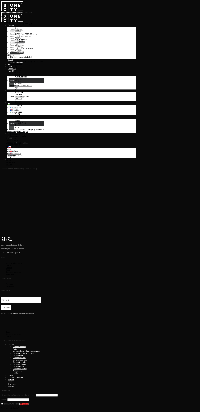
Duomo (18, 107)
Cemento (18, 99)
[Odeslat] (11, 128)
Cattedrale (19, 96)
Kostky (13, 59)
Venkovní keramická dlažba (21, 86)
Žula (16, 28)
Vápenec (18, 68)
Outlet (8, 160)
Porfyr (17, 35)
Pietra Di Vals (20, 123)
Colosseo (18, 103)
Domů (3, 12)
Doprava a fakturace (14, 263)
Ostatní (9, 165)
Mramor (18, 31)
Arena (17, 90)
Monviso (18, 118)
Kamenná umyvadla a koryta (17, 132)
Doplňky (9, 158)
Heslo (4, 399)
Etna (17, 110)
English (15, 110)
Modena (18, 116)
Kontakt (11, 71)
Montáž (9, 268)
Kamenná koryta (16, 134)
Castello (18, 94)
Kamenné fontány (13, 140)
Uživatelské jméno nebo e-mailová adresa (18, 395)
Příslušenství (15, 54)
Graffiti (17, 114)
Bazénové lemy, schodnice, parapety (23, 34)
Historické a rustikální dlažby (21, 57)
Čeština (15, 108)
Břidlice (18, 46)
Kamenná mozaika (13, 145)
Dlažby (12, 32)
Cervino (18, 101)
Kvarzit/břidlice (21, 39)
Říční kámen (20, 42)
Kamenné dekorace (13, 143)
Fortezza (18, 112)
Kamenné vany (11, 138)
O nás (10, 67)
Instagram (10, 286)
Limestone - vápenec (23, 33)
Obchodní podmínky (14, 272)
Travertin (18, 50)
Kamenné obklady (13, 22)
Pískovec (18, 44)
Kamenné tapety (26, 48)
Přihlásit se (24, 404)
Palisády (9, 149)
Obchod (11, 344)
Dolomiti (18, 105)
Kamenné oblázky (16, 47)
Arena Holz (19, 92)
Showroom (12, 69)
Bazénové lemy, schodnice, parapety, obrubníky (25, 129)
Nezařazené (10, 162)
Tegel (17, 125)
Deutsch (20, 155)
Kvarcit (18, 37)
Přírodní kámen (16, 26)
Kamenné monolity (13, 154)
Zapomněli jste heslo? (10, 408)
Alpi (16, 88)
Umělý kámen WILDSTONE (21, 24)
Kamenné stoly (12, 151)
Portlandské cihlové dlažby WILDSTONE (26, 61)
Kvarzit (17, 75)
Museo (17, 121)
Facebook (10, 284)
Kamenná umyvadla (18, 136)
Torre (17, 127)
